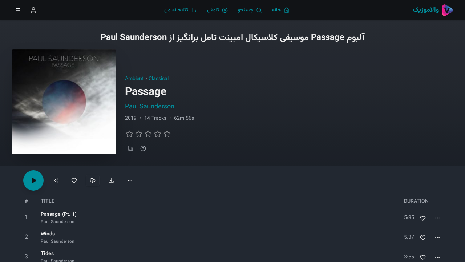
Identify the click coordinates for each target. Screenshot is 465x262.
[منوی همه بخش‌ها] (18, 10)
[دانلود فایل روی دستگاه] (111, 180)
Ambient (134, 79)
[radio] (129, 134)
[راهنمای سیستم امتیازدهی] (143, 148)
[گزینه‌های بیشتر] (130, 180)
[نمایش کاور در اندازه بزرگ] (64, 101)
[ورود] (33, 10)
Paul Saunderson (149, 107)
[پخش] (26, 218)
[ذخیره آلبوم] (74, 180)
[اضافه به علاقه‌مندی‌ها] (423, 218)
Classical (159, 79)
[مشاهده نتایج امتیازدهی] (131, 148)
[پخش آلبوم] (33, 180)
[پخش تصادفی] (55, 180)
